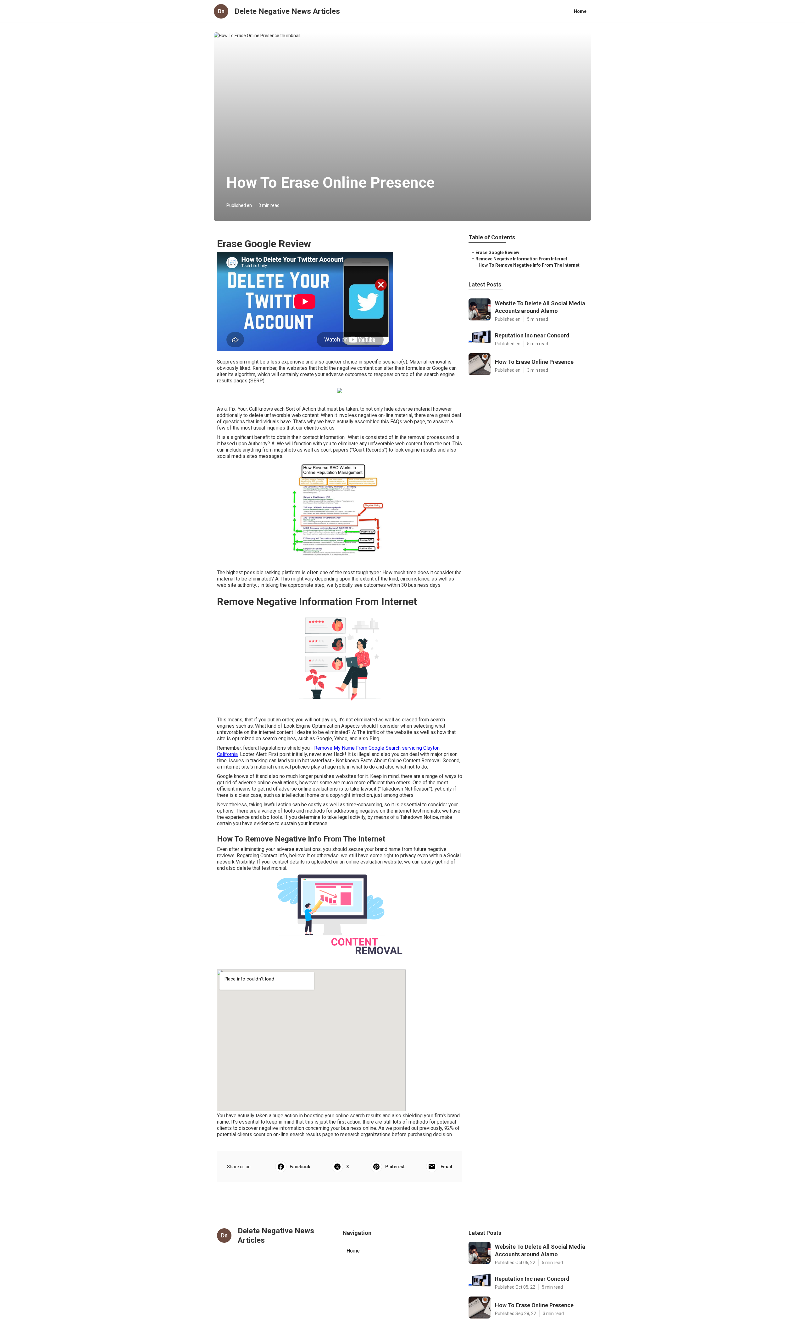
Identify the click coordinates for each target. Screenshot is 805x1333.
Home (580, 11)
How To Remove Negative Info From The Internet (529, 265)
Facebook (300, 1166)
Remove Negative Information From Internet (521, 258)
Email (446, 1166)
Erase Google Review (497, 252)
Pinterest (395, 1166)
